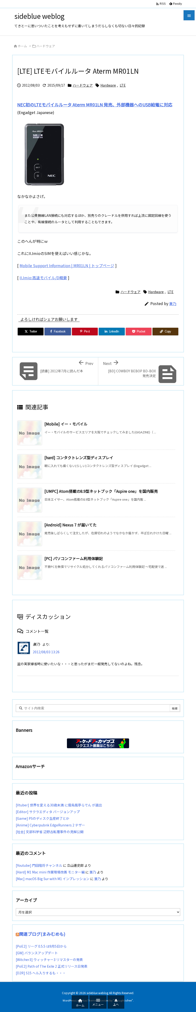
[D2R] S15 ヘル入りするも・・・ (41, 972)
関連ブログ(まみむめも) (42, 934)
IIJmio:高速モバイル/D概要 (43, 277)
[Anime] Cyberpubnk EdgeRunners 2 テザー (50, 825)
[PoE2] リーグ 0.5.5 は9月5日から (41, 946)
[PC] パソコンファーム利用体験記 (73, 558)
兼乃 (172, 303)
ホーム (22, 46)
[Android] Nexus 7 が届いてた (70, 525)
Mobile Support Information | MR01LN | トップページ (67, 265)
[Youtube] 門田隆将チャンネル (39, 865)
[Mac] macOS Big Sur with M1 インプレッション (52, 878)
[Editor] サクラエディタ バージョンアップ (48, 811)
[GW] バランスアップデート (37, 952)
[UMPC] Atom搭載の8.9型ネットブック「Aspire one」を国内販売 (101, 491)
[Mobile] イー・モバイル (65, 424)
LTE (123, 85)
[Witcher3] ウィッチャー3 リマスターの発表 (49, 959)
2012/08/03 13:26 (46, 651)
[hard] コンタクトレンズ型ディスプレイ (78, 457)
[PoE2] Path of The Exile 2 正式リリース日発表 (51, 966)
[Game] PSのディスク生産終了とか (42, 818)
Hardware (108, 85)
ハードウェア (45, 46)
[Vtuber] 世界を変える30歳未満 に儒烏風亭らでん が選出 (59, 805)
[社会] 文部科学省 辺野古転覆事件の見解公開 (49, 831)
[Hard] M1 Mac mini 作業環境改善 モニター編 (50, 872)
